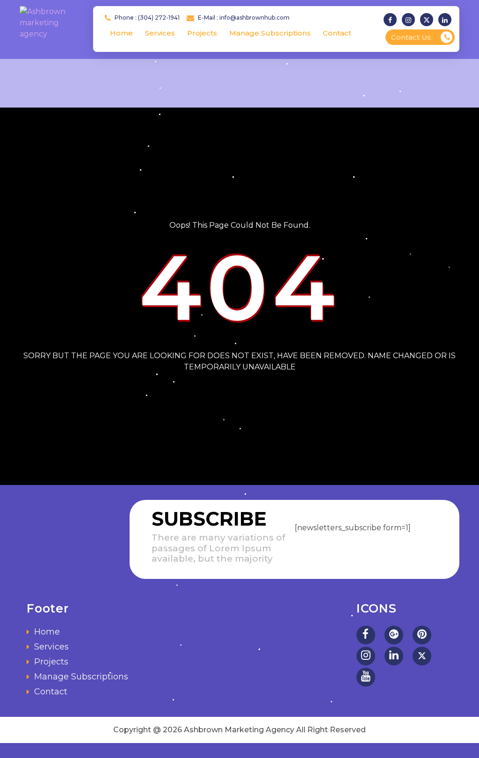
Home (121, 33)
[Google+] (394, 635)
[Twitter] (428, 19)
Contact (337, 33)
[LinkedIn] (394, 656)
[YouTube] (365, 677)
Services (160, 33)
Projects (202, 33)
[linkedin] (446, 19)
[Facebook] (392, 19)
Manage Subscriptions (270, 33)
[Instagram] (410, 19)
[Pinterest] (422, 635)
